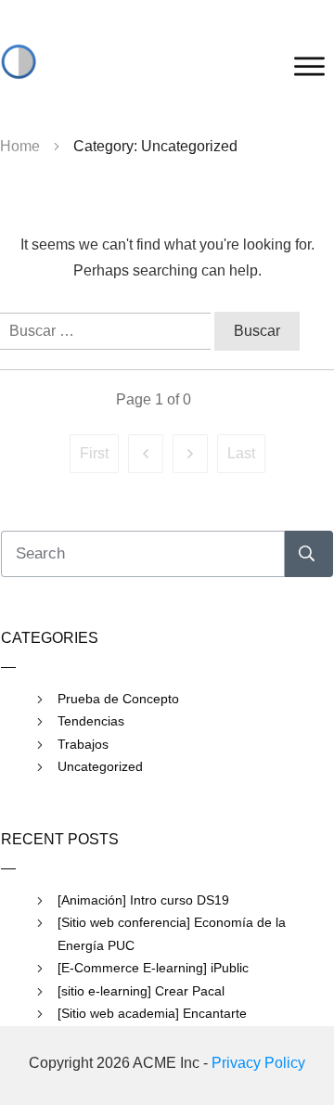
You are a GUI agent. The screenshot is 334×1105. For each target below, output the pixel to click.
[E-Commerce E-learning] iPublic (153, 967)
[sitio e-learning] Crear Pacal (141, 990)
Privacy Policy (258, 1063)
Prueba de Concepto (118, 698)
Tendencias (91, 720)
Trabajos (83, 744)
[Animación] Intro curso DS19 (143, 900)
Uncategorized (100, 766)
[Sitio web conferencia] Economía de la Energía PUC (172, 934)
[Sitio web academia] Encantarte (152, 1013)
